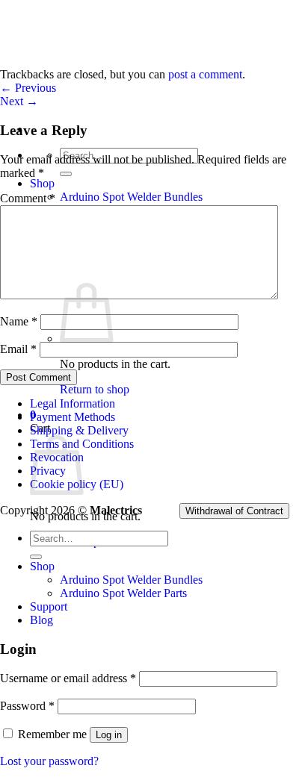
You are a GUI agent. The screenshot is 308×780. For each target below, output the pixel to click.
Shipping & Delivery (79, 430)
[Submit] (66, 174)
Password (27, 705)
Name (18, 321)
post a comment (205, 74)
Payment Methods (72, 417)
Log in (109, 734)
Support (48, 606)
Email (18, 349)
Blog (41, 620)
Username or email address (68, 678)
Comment (27, 198)
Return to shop (94, 389)
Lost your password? (49, 761)
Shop (42, 183)
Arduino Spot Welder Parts (123, 593)
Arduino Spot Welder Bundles (131, 196)
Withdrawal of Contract (234, 511)
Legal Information (72, 403)
